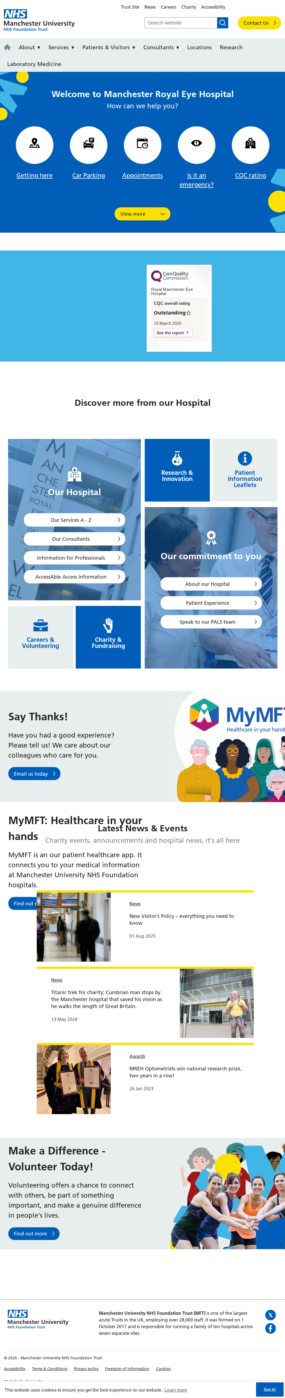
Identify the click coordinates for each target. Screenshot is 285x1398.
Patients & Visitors (106, 47)
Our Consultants (71, 539)
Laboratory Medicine (34, 64)
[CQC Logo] (169, 281)
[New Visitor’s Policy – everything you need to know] (74, 926)
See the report (170, 332)
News (150, 7)
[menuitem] (9, 46)
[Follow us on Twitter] (271, 1315)
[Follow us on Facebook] (271, 1328)
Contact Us (256, 23)
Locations (199, 47)
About (27, 47)
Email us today (31, 774)
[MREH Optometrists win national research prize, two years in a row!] (74, 1079)
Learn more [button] (175, 1390)
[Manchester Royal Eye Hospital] (9, 47)
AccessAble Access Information (71, 577)
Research (231, 47)
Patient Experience (207, 603)
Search (222, 22)
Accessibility (213, 7)
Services (58, 47)
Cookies (163, 1368)
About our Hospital (207, 584)
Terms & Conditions (49, 1368)
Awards (137, 1056)
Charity (188, 7)
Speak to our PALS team (207, 622)
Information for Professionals (71, 558)
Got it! (270, 1389)
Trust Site (130, 7)
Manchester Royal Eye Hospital (39, 20)
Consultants (158, 47)
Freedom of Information (127, 1368)
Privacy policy (86, 1368)
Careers (168, 7)
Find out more (30, 1234)
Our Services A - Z (71, 520)
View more (133, 214)
